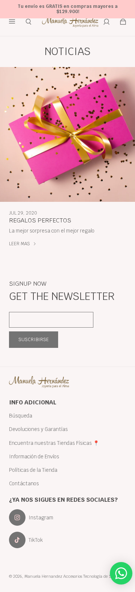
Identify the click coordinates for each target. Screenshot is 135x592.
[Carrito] (123, 21)
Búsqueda (20, 415)
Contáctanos (24, 483)
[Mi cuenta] (106, 21)
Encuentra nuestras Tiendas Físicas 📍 (54, 443)
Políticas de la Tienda (33, 470)
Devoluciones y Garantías (38, 429)
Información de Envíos (34, 456)
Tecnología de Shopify (103, 576)
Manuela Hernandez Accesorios (53, 576)
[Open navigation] (17, 21)
